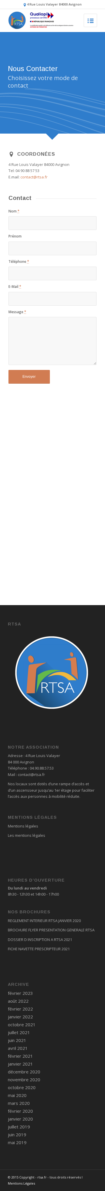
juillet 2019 (19, 1127)
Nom (14, 211)
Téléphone (18, 261)
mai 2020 (17, 1095)
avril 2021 (18, 1048)
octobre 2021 (22, 1024)
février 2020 (20, 1111)
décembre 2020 (24, 1072)
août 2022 (18, 1001)
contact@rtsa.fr (34, 177)
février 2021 (20, 1056)
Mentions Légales (21, 1183)
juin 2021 (17, 1040)
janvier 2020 (20, 1119)
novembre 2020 (24, 1079)
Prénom (15, 236)
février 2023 (20, 993)
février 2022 (20, 1009)
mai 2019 (17, 1142)
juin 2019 (17, 1134)
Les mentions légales (26, 835)
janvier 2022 (20, 1017)
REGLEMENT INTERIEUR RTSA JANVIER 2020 (44, 920)
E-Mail (14, 286)
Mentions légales (23, 826)
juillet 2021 (19, 1032)
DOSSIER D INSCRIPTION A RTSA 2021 (40, 939)
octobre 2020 (22, 1087)
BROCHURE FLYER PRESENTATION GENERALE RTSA (51, 930)
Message (17, 311)
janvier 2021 (20, 1064)
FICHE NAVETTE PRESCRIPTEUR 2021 (39, 948)
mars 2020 (19, 1103)
